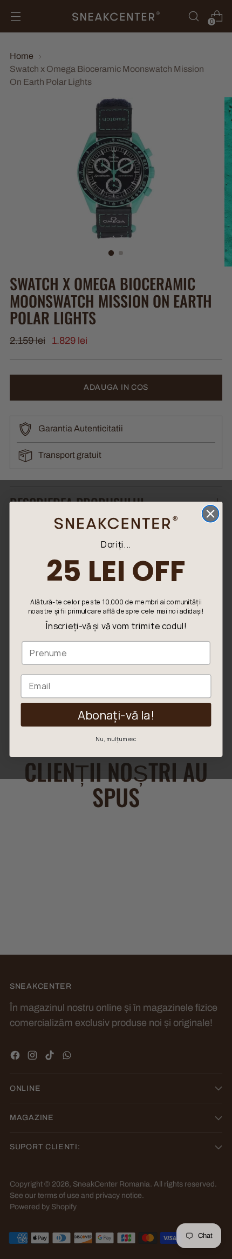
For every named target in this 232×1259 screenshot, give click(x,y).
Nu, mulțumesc (115, 739)
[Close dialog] (210, 513)
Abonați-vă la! (116, 715)
